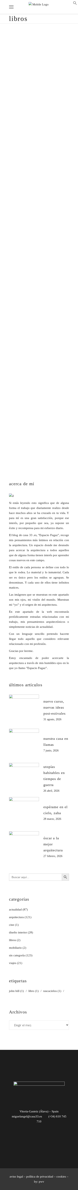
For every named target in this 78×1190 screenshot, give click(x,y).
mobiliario (15, 947)
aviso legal (16, 1176)
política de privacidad (39, 1176)
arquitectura (46, 121)
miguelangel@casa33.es (27, 1116)
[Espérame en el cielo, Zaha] (24, 812)
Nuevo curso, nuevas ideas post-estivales (54, 707)
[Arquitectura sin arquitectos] (39, 72)
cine (11, 924)
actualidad (15, 909)
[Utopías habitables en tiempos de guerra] (24, 778)
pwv (41, 1181)
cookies (61, 1176)
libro (24, 355)
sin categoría (17, 955)
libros (59, 121)
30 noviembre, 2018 (21, 349)
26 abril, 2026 (51, 790)
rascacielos (35, 355)
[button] (75, 4)
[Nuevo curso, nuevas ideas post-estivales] (24, 710)
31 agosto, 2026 (52, 719)
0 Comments (17, 202)
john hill (14, 355)
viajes (12, 963)
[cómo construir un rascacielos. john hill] (39, 278)
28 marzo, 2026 (52, 818)
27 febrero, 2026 (52, 856)
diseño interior (18, 932)
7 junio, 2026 (51, 750)
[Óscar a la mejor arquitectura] (24, 846)
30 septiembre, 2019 (22, 121)
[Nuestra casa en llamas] (24, 744)
